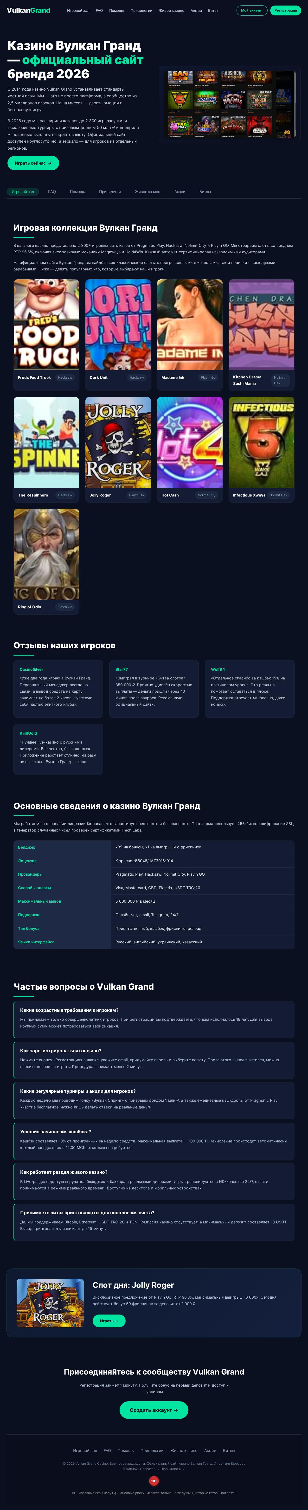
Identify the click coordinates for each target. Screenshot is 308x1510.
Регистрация (286, 10)
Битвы (213, 10)
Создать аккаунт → (154, 1410)
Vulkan (28, 10)
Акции (196, 10)
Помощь (116, 10)
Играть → (109, 1320)
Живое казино (171, 10)
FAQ (99, 10)
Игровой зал (78, 10)
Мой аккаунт (252, 10)
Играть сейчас (33, 163)
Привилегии (141, 10)
